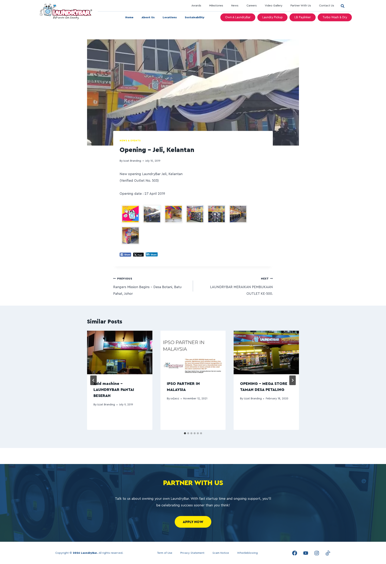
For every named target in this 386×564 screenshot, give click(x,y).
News (234, 5)
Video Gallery (273, 5)
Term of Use (164, 553)
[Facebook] (295, 553)
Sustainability (194, 17)
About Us (148, 17)
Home (129, 17)
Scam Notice (221, 553)
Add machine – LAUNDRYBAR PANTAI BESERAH (113, 390)
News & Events (130, 140)
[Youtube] (306, 553)
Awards (196, 5)
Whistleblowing (247, 553)
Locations (170, 17)
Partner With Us (301, 5)
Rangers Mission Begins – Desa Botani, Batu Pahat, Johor (147, 286)
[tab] (185, 433)
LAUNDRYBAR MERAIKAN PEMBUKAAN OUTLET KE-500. (241, 286)
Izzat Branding (132, 160)
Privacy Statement (192, 553)
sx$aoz (174, 398)
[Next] (292, 380)
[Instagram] (317, 553)
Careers (251, 5)
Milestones (216, 5)
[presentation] (119, 352)
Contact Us (326, 5)
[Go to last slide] (93, 380)
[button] (342, 6)
